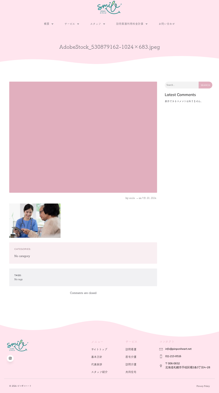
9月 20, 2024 (149, 198)
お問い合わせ (167, 23)
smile (132, 198)
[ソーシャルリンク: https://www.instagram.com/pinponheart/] (12, 358)
